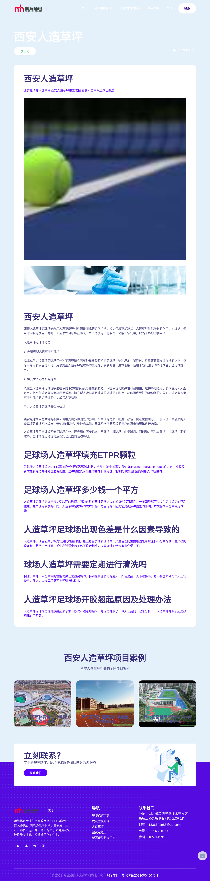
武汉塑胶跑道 (101, 821)
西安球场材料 (129, 8)
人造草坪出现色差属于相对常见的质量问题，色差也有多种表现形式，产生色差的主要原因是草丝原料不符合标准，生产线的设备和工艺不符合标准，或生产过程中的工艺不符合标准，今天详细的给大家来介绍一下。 (105, 544)
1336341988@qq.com (164, 824)
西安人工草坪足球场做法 (98, 90)
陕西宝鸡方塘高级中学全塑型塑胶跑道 (105, 719)
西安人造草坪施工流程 (66, 90)
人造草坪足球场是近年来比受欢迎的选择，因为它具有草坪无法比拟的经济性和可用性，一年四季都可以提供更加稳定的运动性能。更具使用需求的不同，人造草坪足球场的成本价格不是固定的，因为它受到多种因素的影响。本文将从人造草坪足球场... (105, 506)
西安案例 (153, 8)
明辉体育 (112, 875)
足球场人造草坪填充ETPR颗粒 (80, 455)
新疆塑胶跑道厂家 (104, 838)
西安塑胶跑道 (103, 8)
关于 (84, 8)
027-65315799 (158, 831)
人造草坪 (98, 826)
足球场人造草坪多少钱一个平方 (81, 490)
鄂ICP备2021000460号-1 (140, 875)
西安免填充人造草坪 (37, 90)
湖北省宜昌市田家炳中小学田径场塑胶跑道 (167, 719)
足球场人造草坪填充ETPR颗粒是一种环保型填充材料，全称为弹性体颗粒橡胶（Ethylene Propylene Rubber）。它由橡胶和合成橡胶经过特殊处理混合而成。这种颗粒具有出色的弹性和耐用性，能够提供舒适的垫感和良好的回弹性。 (104, 469)
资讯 (169, 8)
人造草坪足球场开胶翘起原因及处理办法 (97, 599)
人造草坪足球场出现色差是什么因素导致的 (102, 529)
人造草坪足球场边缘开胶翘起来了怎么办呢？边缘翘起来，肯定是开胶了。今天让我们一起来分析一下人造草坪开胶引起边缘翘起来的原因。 (105, 614)
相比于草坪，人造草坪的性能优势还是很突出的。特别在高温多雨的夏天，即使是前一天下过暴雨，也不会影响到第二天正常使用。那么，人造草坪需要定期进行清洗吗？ (105, 579)
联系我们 (36, 773)
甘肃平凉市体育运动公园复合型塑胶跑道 (42, 719)
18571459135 (158, 837)
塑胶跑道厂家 (101, 815)
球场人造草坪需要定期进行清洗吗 (85, 564)
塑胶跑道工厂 (101, 832)
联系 (187, 8)
